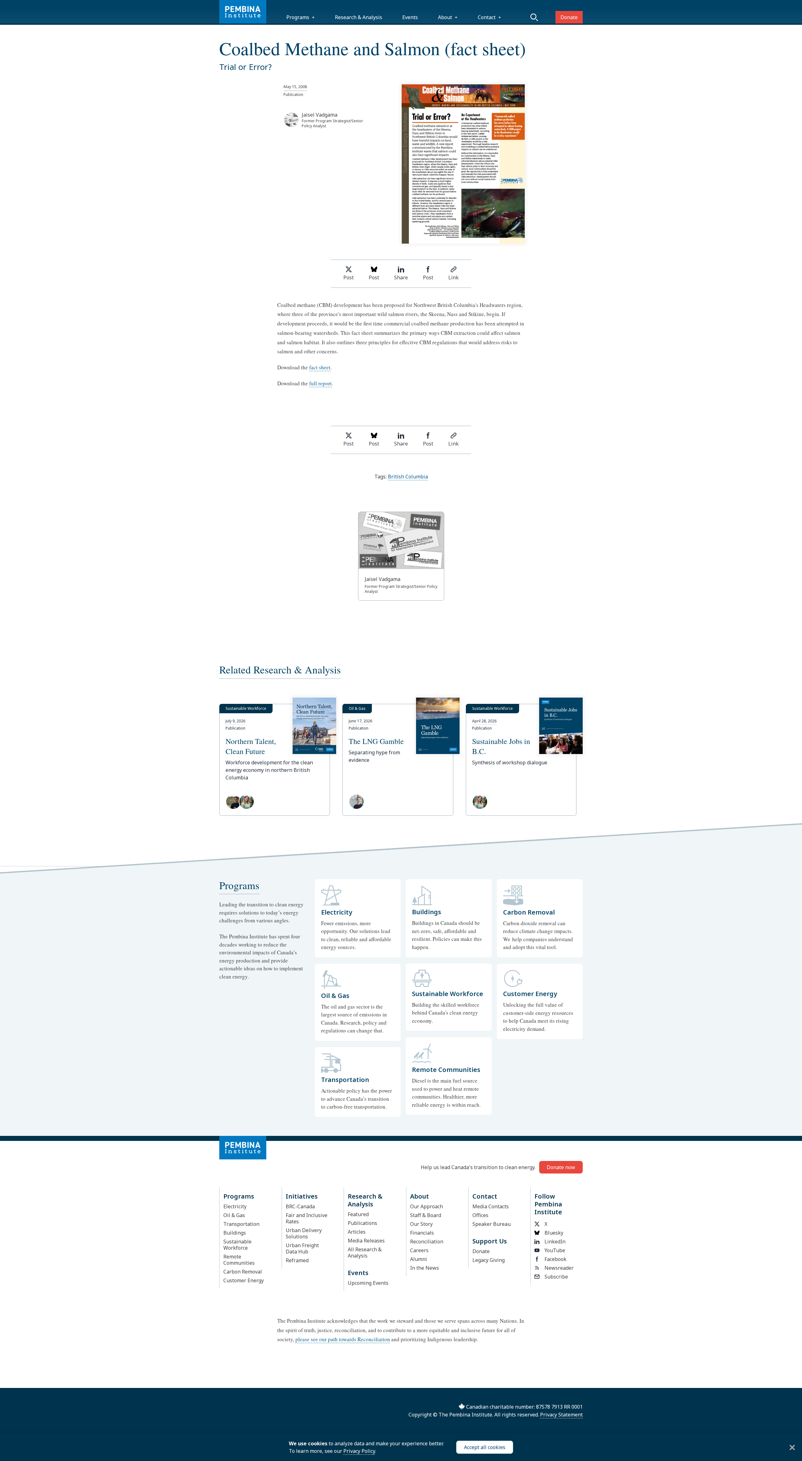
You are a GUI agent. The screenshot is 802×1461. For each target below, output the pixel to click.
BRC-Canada (300, 1206)
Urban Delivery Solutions (304, 1233)
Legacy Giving (488, 1260)
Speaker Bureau (491, 1224)
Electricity (235, 1206)
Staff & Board (425, 1215)
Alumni (418, 1259)
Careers (419, 1250)
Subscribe (556, 1277)
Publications (362, 1223)
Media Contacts (490, 1206)
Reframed (297, 1260)
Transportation (241, 1224)
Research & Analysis (358, 17)
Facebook (555, 1259)
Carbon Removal (242, 1271)
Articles (357, 1231)
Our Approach (426, 1206)
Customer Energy (243, 1280)
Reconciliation (426, 1241)
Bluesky (553, 1233)
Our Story (421, 1224)
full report (320, 383)
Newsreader (559, 1268)
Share (401, 277)
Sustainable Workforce (237, 1244)
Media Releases (366, 1240)
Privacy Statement (561, 1414)
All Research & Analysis (365, 1252)
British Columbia (408, 476)
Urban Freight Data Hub (302, 1248)
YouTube (554, 1250)
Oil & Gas (234, 1215)
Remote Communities (239, 1259)
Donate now (561, 1167)
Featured (358, 1214)
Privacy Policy (359, 1451)
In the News (424, 1267)
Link (453, 277)
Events (410, 17)
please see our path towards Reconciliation (342, 1339)
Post (348, 277)
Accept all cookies (484, 1447)
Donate (569, 17)
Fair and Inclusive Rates (306, 1218)
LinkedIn (554, 1241)
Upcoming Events (368, 1282)
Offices (480, 1215)
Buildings (234, 1232)
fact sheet (320, 367)
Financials (422, 1232)
